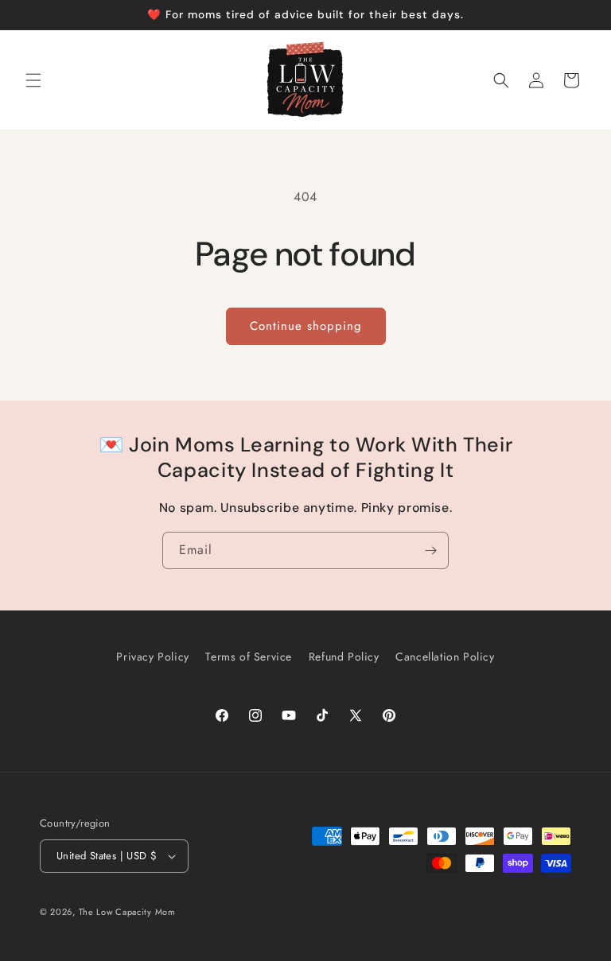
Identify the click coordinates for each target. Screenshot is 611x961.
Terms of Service (248, 657)
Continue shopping (306, 326)
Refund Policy (344, 657)
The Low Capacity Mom (127, 911)
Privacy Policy (152, 657)
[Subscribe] (430, 550)
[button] (33, 80)
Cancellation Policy (444, 657)
